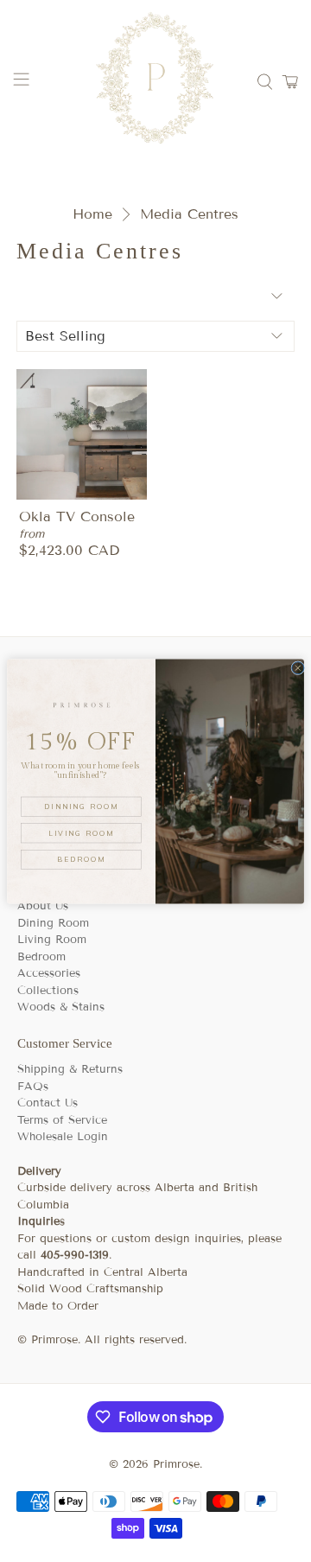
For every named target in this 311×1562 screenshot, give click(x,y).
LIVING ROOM (80, 832)
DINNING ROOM (80, 805)
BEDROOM (81, 859)
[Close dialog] (298, 667)
